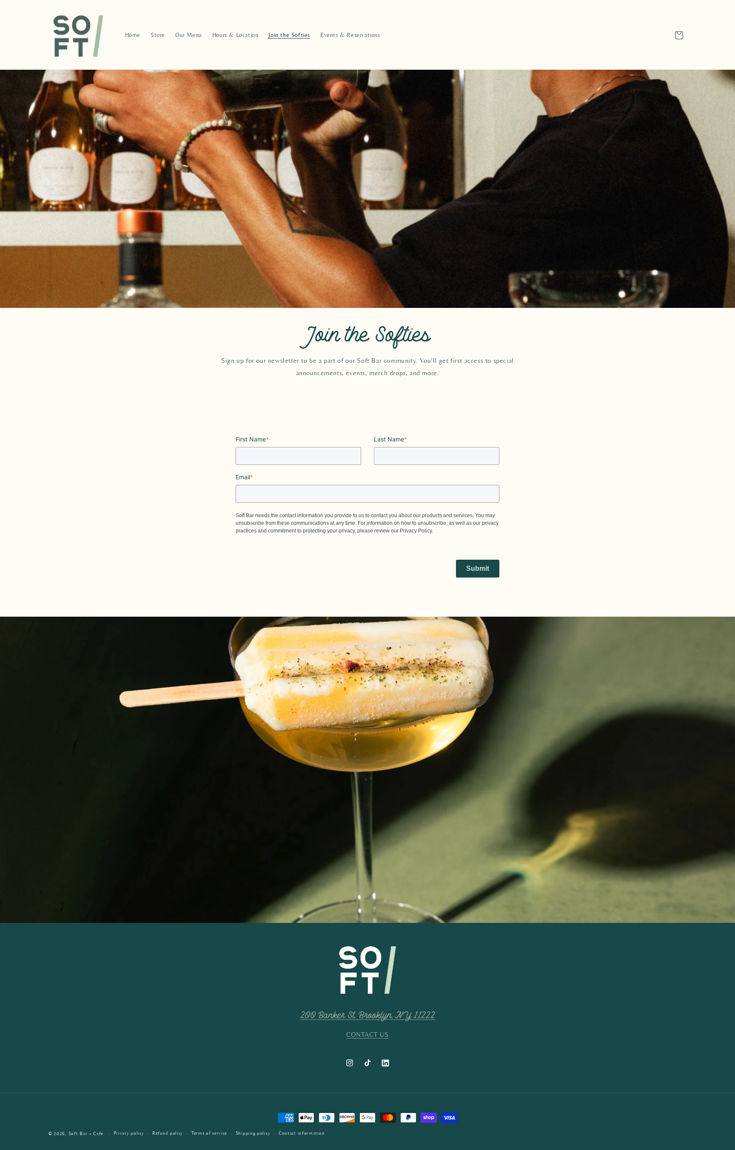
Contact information (302, 1133)
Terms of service (209, 1133)
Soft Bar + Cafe (86, 1133)
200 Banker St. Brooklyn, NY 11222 (367, 1015)
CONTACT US (367, 1034)
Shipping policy (253, 1133)
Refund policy (167, 1133)
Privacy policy (129, 1133)
